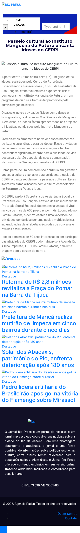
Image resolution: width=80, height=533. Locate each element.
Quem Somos (67, 514)
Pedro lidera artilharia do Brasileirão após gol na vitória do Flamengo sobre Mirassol (40, 393)
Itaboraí (26, 32)
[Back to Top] (3, 529)
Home (17, 20)
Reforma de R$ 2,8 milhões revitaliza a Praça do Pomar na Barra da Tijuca (37, 288)
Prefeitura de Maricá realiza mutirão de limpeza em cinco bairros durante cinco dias (39, 323)
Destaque (9, 276)
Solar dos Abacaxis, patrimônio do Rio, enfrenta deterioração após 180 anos (38, 358)
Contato (71, 518)
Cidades (19, 24)
